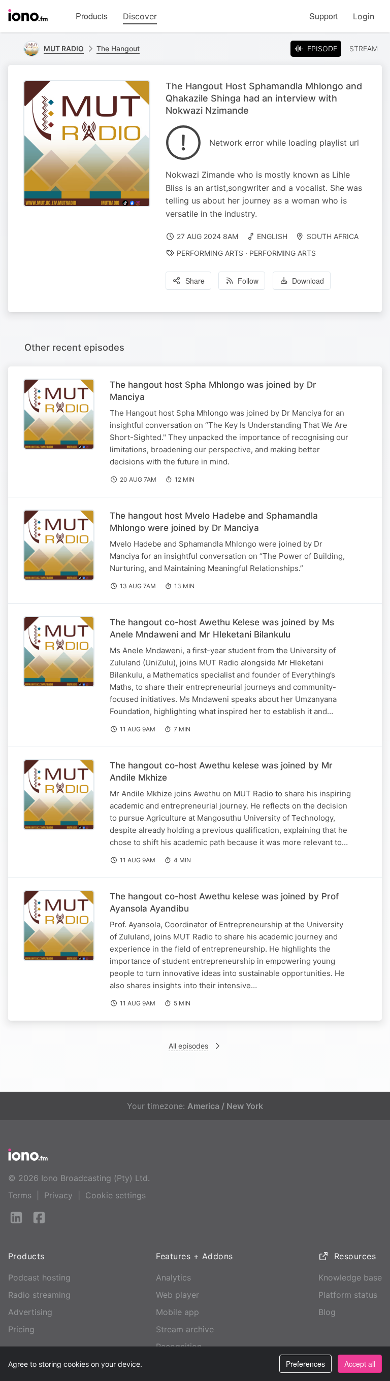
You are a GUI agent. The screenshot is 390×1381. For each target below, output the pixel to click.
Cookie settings (115, 1195)
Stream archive (185, 1329)
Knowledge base (350, 1277)
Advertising (30, 1312)
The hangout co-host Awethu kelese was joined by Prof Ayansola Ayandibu (224, 902)
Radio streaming (39, 1295)
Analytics (173, 1277)
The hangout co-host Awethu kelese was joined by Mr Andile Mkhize (221, 771)
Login (363, 16)
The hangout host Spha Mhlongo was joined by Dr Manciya (213, 391)
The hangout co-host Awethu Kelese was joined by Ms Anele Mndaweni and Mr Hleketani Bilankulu (222, 628)
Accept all (359, 1364)
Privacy (58, 1195)
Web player (177, 1295)
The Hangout (118, 48)
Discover (140, 16)
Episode (322, 48)
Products (92, 16)
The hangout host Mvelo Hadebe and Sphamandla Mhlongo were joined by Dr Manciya (214, 522)
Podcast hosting (39, 1277)
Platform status (347, 1295)
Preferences (305, 1364)
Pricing (21, 1329)
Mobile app (177, 1312)
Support (323, 16)
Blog (327, 1312)
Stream (363, 48)
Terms (19, 1195)
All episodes (188, 1045)
